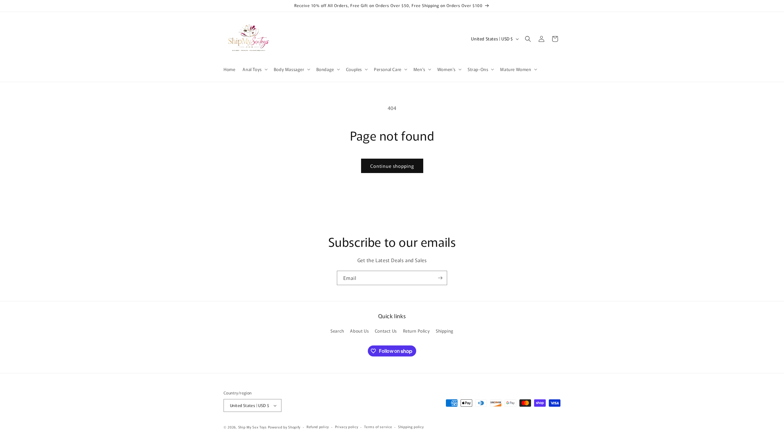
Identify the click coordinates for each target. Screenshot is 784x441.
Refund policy (318, 426)
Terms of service (378, 426)
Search (337, 331)
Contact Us (386, 331)
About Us (359, 331)
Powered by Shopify (284, 426)
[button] (254, 69)
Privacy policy (346, 426)
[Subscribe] (440, 278)
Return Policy (416, 331)
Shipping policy (411, 426)
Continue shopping (392, 166)
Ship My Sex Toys (252, 426)
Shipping (445, 331)
